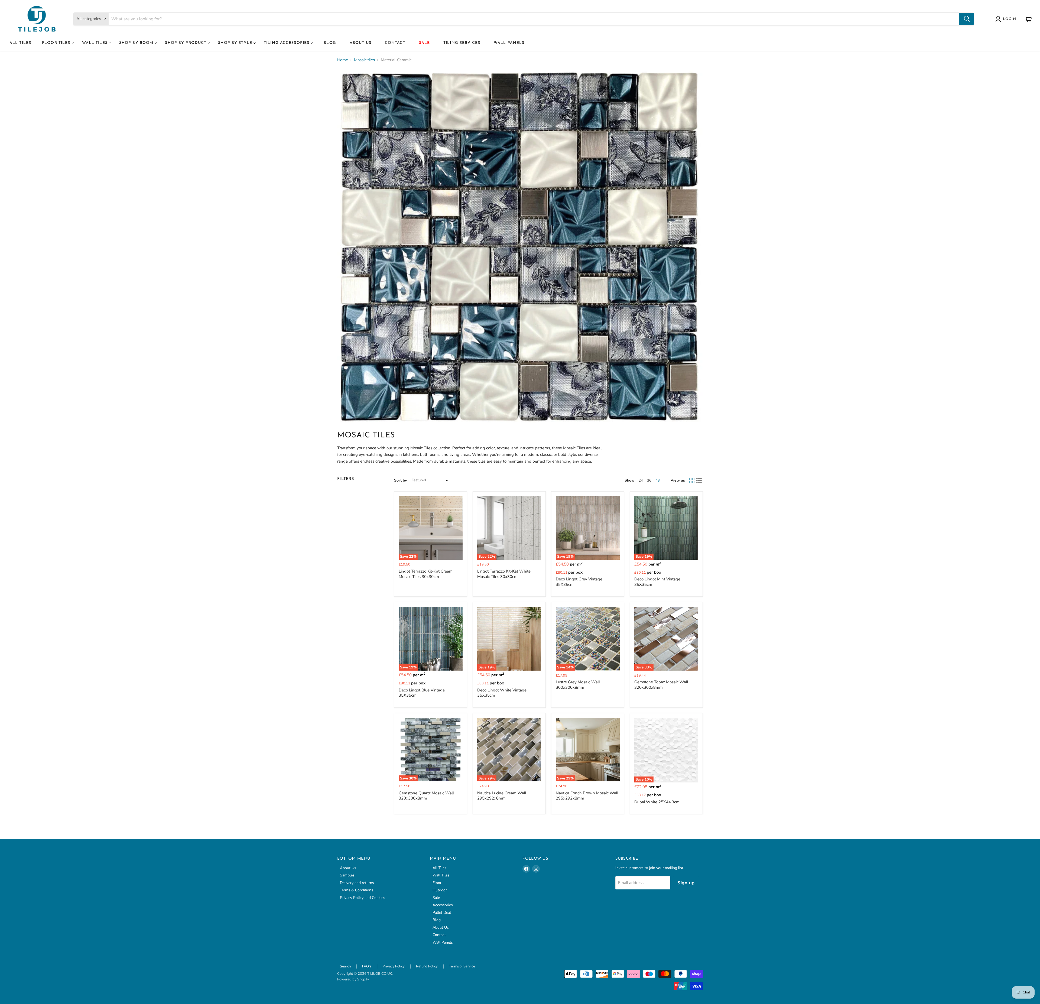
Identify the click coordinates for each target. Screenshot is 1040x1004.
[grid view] (692, 480)
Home (342, 60)
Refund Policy (427, 966)
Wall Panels (509, 43)
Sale (424, 43)
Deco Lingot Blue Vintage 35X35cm (422, 692)
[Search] (966, 19)
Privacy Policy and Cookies (362, 897)
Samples (347, 875)
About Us (360, 43)
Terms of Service (462, 966)
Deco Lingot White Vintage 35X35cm (501, 692)
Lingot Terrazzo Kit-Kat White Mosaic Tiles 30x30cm (504, 573)
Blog (330, 43)
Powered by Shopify (353, 979)
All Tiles (20, 43)
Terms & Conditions (356, 890)
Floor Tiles (57, 43)
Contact (395, 43)
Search (345, 966)
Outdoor (440, 890)
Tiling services (461, 43)
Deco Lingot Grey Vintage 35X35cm (579, 581)
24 (641, 480)
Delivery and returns (357, 882)
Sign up (686, 883)
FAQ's (366, 966)
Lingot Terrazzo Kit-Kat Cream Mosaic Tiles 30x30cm (426, 573)
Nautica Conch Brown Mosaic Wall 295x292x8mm (587, 795)
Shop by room (137, 43)
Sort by (400, 480)
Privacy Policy (394, 966)
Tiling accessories (287, 43)
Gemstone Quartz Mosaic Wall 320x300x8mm (426, 795)
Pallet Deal (442, 912)
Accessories (443, 905)
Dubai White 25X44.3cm (657, 802)
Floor (437, 882)
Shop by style (235, 43)
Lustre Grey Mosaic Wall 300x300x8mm (578, 684)
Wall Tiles (95, 43)
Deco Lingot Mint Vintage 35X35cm (657, 581)
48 (657, 480)
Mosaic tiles (364, 60)
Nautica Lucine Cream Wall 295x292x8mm (501, 795)
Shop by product (186, 43)
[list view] (699, 480)
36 (649, 480)
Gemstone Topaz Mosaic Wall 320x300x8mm (661, 684)
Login (1009, 19)
